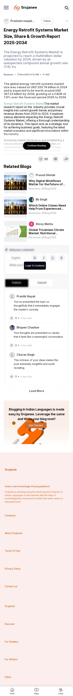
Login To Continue (34, 265)
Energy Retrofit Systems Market (24, 103)
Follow (47, 21)
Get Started (36, 425)
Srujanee (11, 469)
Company (10, 515)
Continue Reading (36, 145)
